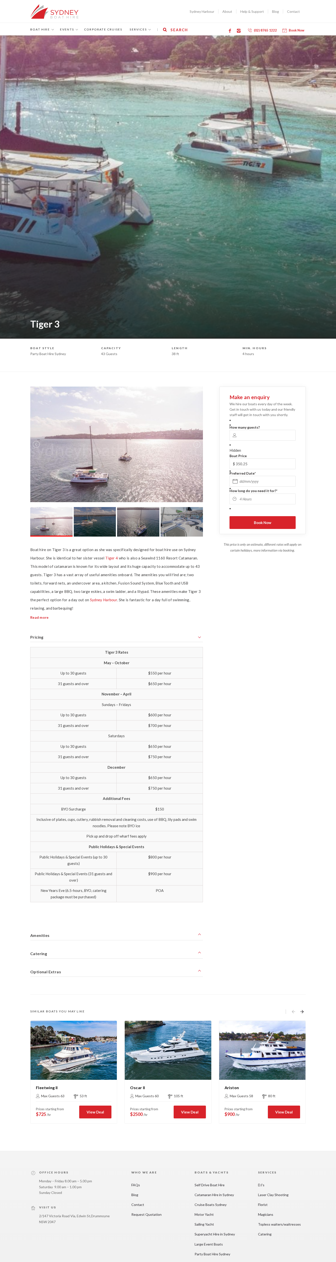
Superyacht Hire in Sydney (215, 1234)
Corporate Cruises (103, 29)
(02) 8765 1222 (265, 30)
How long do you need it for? (253, 491)
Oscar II (137, 1087)
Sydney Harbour (202, 11)
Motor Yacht (204, 1214)
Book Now (296, 30)
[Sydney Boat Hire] (54, 11)
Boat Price (238, 456)
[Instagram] (239, 31)
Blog (275, 11)
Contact (293, 11)
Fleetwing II (47, 1087)
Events (67, 29)
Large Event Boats (209, 1244)
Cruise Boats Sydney (211, 1204)
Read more (39, 617)
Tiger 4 (111, 558)
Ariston (232, 1087)
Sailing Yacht (204, 1224)
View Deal (95, 1112)
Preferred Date (242, 473)
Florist (263, 1204)
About (227, 11)
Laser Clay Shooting (273, 1195)
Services (138, 29)
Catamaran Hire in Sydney (214, 1195)
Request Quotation (146, 1214)
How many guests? (244, 427)
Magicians (265, 1214)
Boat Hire (40, 29)
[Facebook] (230, 31)
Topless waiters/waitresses (279, 1224)
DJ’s (261, 1185)
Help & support (252, 11)
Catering (265, 1234)
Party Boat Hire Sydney (212, 1254)
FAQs (135, 1185)
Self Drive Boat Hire (210, 1185)
